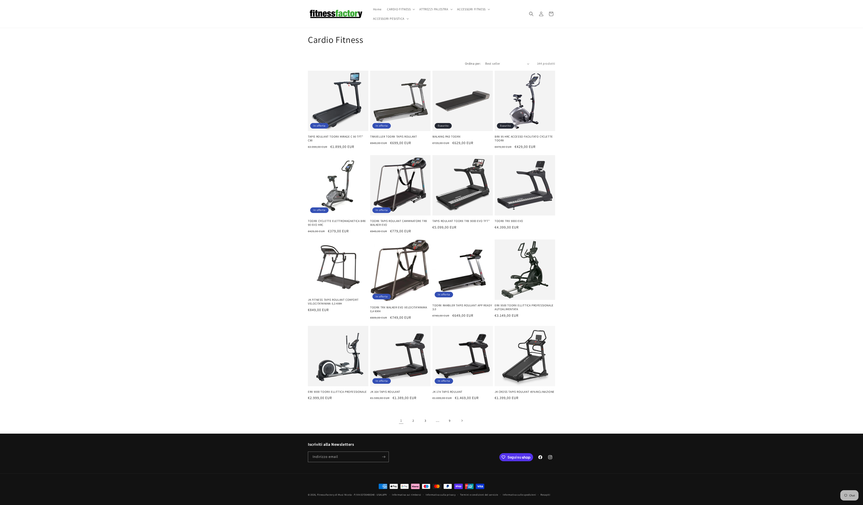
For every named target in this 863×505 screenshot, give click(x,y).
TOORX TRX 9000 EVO (509, 221)
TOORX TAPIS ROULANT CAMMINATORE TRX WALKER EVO (398, 223)
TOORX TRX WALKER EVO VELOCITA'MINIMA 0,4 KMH (398, 309)
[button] (400, 9)
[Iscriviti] (384, 457)
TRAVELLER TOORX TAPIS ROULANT (393, 136)
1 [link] (401, 420)
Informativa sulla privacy (441, 494)
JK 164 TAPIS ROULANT (385, 392)
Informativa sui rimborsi (406, 494)
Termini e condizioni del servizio (479, 494)
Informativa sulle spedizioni (519, 494)
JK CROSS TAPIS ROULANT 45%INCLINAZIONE (524, 392)
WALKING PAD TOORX (446, 136)
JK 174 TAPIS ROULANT (447, 392)
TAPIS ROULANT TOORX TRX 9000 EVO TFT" (460, 221)
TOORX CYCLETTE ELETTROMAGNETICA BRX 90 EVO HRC (337, 223)
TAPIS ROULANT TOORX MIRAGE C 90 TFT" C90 (335, 138)
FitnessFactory (326, 494)
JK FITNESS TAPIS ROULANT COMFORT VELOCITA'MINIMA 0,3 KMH (333, 301)
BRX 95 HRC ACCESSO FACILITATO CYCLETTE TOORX (524, 138)
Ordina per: (473, 63)
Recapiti (545, 494)
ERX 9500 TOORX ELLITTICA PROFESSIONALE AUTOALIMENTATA (524, 307)
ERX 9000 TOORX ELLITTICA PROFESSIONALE (337, 392)
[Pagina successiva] (462, 421)
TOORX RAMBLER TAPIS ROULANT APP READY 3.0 (462, 307)
